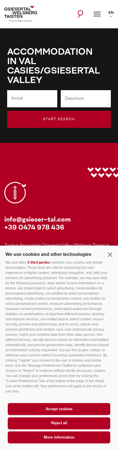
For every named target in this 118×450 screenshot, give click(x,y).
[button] (110, 254)
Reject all (59, 423)
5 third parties (38, 262)
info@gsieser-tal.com (37, 220)
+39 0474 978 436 (34, 228)
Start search (59, 119)
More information (59, 437)
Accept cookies (59, 409)
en (111, 13)
